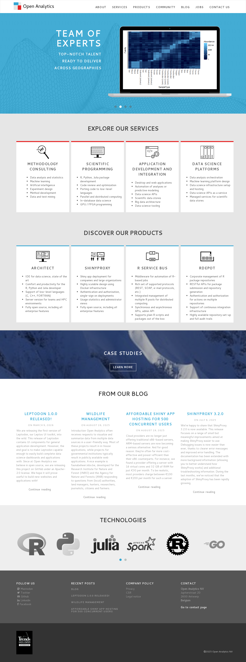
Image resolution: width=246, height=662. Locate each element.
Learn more (123, 367)
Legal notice (133, 596)
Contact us (219, 7)
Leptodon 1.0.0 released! (40, 416)
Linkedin (25, 600)
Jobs (199, 7)
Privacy (130, 589)
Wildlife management (95, 416)
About (100, 7)
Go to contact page (194, 607)
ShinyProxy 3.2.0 (205, 413)
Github (25, 596)
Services (119, 7)
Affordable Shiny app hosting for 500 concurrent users (150, 419)
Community (165, 7)
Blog (185, 7)
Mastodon (27, 589)
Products (141, 7)
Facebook (25, 604)
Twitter (25, 593)
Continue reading (39, 489)
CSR (128, 593)
